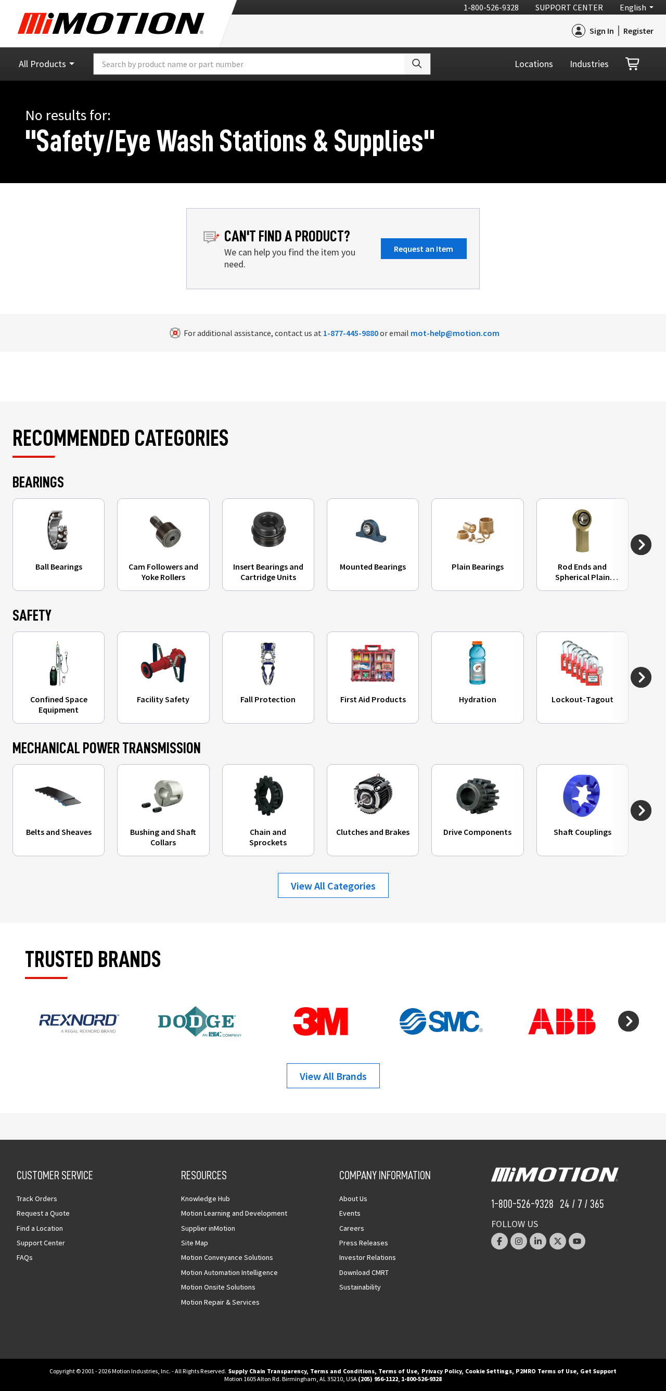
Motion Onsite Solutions (218, 1287)
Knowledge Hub (205, 1198)
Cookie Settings (488, 1371)
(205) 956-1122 (378, 1379)
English (633, 7)
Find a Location (40, 1228)
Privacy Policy (441, 1371)
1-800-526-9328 (491, 7)
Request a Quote (43, 1213)
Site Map (194, 1242)
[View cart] (633, 64)
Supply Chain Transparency (267, 1371)
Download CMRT (364, 1272)
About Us (353, 1198)
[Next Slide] (641, 544)
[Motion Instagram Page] (518, 1241)
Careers (351, 1228)
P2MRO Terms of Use (546, 1371)
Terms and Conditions (342, 1371)
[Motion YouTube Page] (577, 1241)
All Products (42, 64)
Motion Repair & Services (220, 1302)
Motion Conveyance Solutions (227, 1257)
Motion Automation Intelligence (229, 1272)
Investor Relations (367, 1257)
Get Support (598, 1371)
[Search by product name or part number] (417, 64)
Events (350, 1213)
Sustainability (360, 1287)
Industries (589, 64)
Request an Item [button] (423, 248)
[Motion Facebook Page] (499, 1241)
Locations (534, 64)
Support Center (569, 7)
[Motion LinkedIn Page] (538, 1241)
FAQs (25, 1257)
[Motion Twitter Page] (557, 1241)
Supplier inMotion (208, 1228)
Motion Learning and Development (234, 1213)
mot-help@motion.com (455, 333)
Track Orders (37, 1198)
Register (638, 30)
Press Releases (363, 1242)
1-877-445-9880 (350, 333)
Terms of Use (397, 1371)
